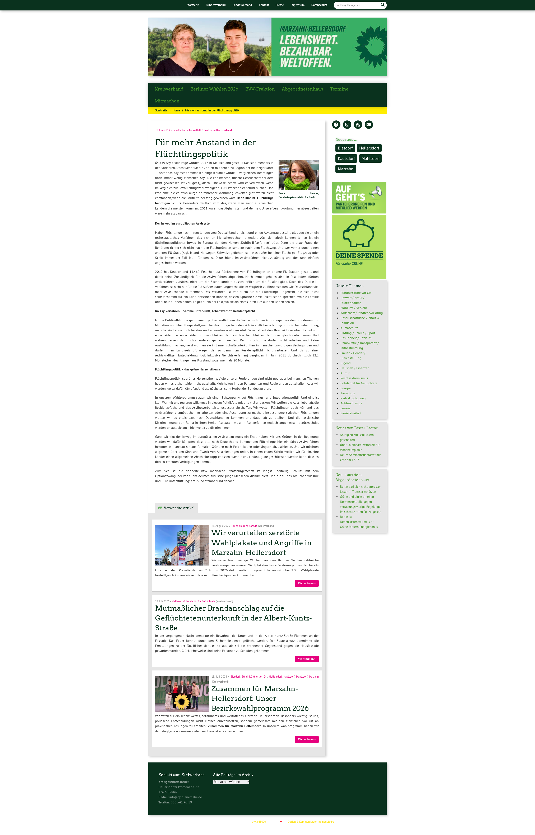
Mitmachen (167, 101)
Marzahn (314, 676)
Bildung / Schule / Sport (357, 333)
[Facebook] (336, 125)
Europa (345, 388)
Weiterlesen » (307, 583)
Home (176, 110)
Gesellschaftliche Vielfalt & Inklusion (193, 130)
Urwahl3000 (259, 821)
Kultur (344, 373)
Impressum (297, 5)
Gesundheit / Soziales (356, 338)
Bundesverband (216, 5)
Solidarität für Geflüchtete (200, 601)
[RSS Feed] (358, 125)
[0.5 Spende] (359, 278)
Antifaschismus (351, 403)
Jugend (345, 363)
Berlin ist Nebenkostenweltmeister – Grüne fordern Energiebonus (359, 522)
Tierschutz (347, 393)
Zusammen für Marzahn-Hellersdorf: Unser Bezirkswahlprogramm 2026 (260, 698)
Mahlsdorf (301, 676)
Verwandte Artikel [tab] (179, 508)
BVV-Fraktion (260, 89)
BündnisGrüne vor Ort (244, 525)
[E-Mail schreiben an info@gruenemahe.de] (369, 125)
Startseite (193, 5)
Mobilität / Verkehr (353, 308)
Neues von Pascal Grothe (356, 428)
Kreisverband (168, 89)
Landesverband (242, 5)
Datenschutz (319, 5)
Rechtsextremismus (354, 378)
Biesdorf (235, 676)
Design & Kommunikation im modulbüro (311, 821)
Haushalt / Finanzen (354, 368)
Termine (339, 89)
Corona (345, 408)
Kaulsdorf (289, 676)
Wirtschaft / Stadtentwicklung (361, 313)
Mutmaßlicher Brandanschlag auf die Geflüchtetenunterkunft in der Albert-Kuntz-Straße (233, 618)
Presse (280, 5)
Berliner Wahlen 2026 (214, 89)
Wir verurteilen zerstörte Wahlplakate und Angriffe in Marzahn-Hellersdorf (261, 543)
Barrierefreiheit (350, 413)
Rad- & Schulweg (353, 398)
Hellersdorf (178, 601)
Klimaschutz (349, 328)
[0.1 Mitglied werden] (359, 212)
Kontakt (264, 5)
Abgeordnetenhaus (302, 89)
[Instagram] (347, 125)
